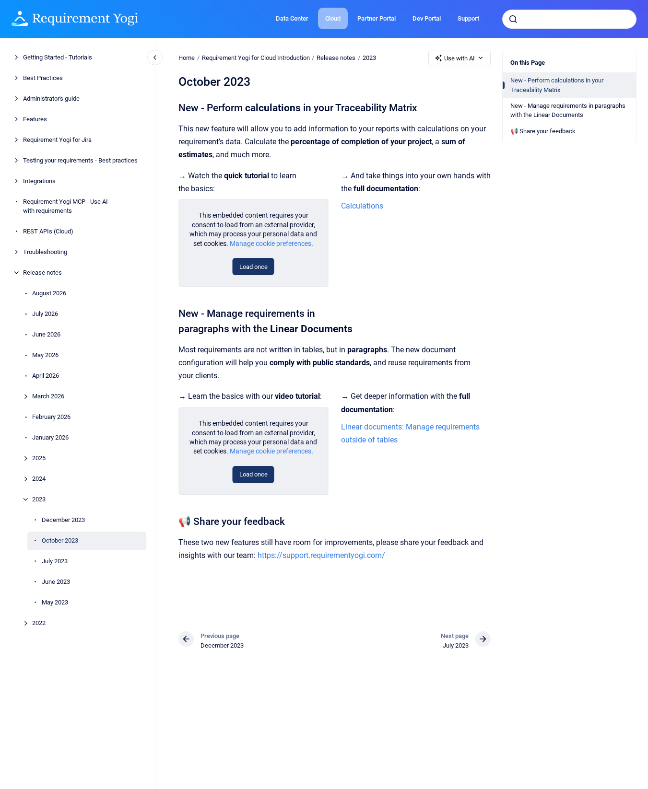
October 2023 (60, 540)
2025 (39, 458)
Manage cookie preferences (270, 243)
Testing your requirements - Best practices (80, 160)
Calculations (362, 205)
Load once (253, 266)
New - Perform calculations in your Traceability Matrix (556, 85)
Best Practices (43, 77)
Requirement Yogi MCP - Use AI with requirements (65, 206)
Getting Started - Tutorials (57, 57)
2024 (39, 478)
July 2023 (55, 561)
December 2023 (63, 519)
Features (35, 119)
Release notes (42, 272)
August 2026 (49, 293)
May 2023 (55, 602)
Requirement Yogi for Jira (57, 139)
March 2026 (48, 396)
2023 (39, 499)
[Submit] (513, 19)
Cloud (333, 18)
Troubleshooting (45, 251)
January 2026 (50, 437)
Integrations (39, 181)
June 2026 (46, 334)
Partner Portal (376, 18)
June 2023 (56, 581)
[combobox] (569, 19)
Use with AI (459, 58)
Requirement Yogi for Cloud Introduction (256, 57)
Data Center (292, 18)
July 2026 (45, 313)
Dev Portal (426, 18)
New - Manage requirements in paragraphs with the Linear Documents (567, 110)
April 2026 (45, 375)
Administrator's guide (51, 98)
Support (468, 18)
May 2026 (45, 355)
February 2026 (51, 416)
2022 (39, 623)
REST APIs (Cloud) (48, 231)
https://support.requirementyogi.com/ (321, 555)
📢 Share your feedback (543, 131)
